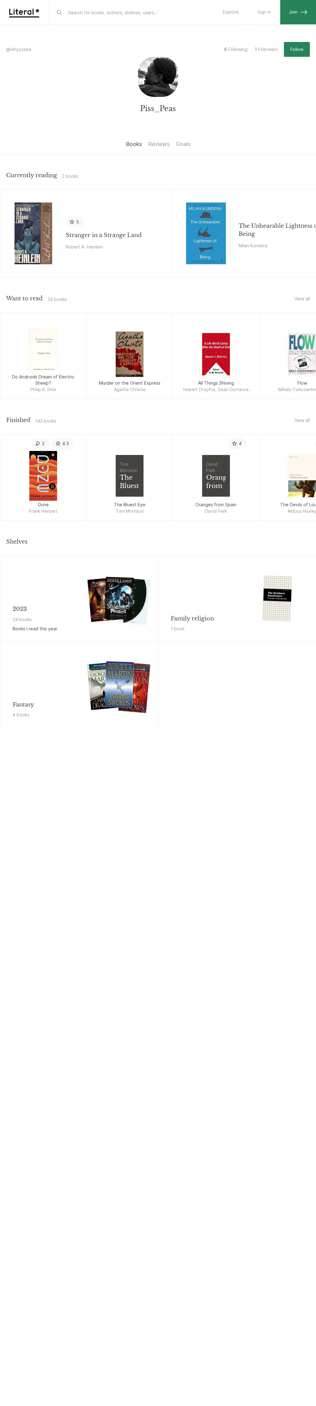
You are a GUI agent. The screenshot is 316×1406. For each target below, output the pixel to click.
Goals (183, 144)
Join (293, 12)
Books (134, 144)
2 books (70, 176)
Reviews (159, 144)
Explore (231, 12)
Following (235, 49)
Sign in (264, 12)
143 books (45, 420)
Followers (266, 49)
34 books (57, 299)
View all (302, 298)
